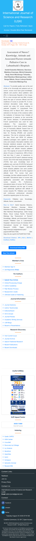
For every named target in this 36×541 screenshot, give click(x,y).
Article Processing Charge (13, 283)
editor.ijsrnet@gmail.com (14, 494)
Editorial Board (9, 311)
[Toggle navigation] (6, 36)
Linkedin (7, 507)
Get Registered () (11, 269)
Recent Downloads (10, 347)
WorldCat (7, 451)
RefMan (12, 240)
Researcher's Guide (11, 292)
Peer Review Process (11, 289)
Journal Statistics (10, 305)
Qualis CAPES (9, 436)
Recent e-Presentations (12, 325)
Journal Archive (9, 339)
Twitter (7, 512)
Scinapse (7, 460)
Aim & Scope (8, 314)
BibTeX (29, 237)
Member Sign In (9, 267)
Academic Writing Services (13, 319)
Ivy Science (8, 448)
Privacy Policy (6, 482)
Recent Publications (11, 344)
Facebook (8, 503)
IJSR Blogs (8, 322)
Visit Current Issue (10, 336)
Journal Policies (9, 316)
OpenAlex (7, 454)
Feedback (5, 476)
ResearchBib (8, 466)
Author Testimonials (11, 308)
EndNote (6, 240)
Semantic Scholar (10, 463)
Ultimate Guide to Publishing (14, 294)
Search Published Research (13, 341)
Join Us (4, 479)
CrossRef (7, 442)
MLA (23, 237)
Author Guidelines (10, 286)
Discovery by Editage (11, 445)
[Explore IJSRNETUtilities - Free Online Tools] (18, 395)
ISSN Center (8, 439)
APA (19, 237)
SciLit (6, 457)
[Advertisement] (18, 359)
